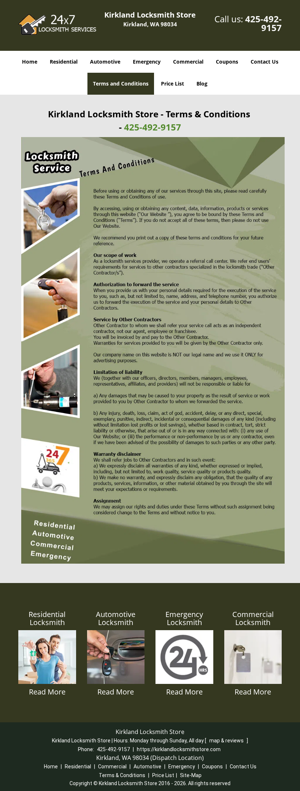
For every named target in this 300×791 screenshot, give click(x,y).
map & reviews (227, 740)
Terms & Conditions (122, 775)
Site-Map (191, 775)
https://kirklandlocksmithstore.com (179, 749)
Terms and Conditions (121, 83)
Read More (47, 692)
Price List (172, 83)
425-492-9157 (263, 23)
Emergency (147, 61)
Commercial (188, 61)
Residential (64, 61)
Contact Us (264, 61)
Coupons (227, 61)
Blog (201, 83)
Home (29, 61)
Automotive (105, 61)
